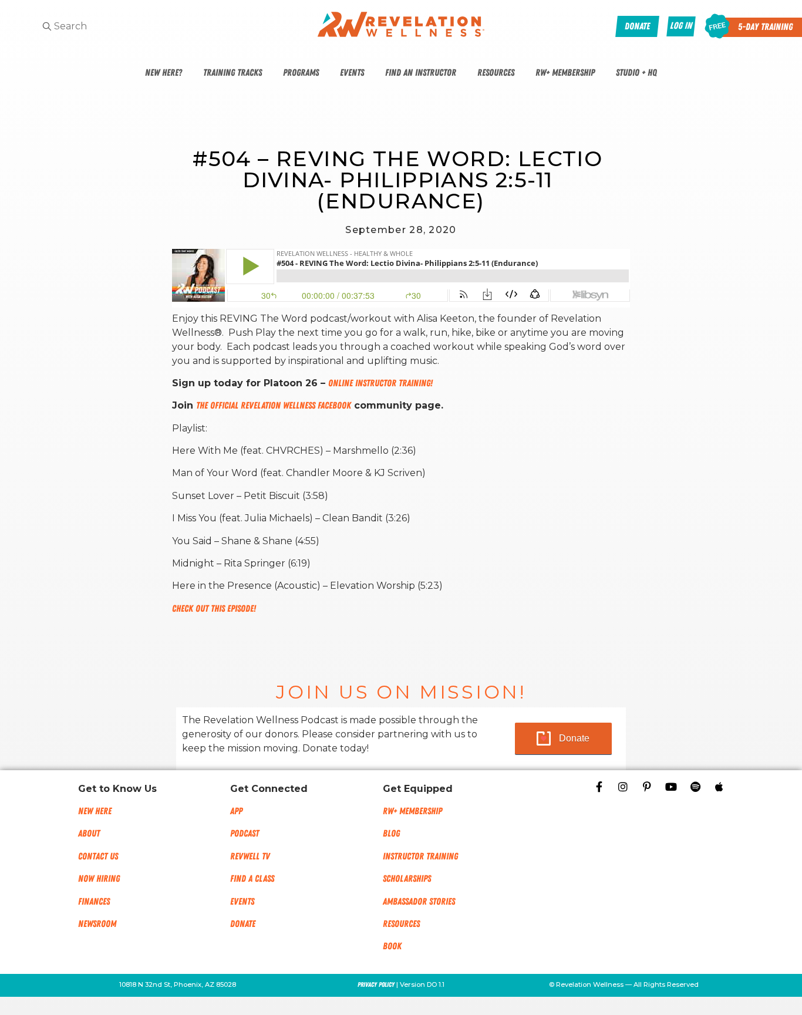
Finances (94, 902)
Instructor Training (420, 856)
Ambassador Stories (419, 902)
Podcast (244, 833)
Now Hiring (99, 879)
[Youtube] (671, 786)
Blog (391, 833)
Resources (495, 73)
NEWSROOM (97, 924)
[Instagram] (622, 786)
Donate (574, 738)
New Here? (163, 73)
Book (392, 946)
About (89, 833)
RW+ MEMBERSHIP (412, 811)
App (236, 811)
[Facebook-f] (598, 786)
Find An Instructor (420, 73)
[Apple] (719, 786)
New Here (95, 811)
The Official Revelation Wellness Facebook (273, 406)
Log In (681, 26)
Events (352, 73)
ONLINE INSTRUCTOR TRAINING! (380, 383)
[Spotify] (695, 786)
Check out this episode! (214, 609)
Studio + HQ (636, 73)
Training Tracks (232, 73)
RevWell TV (250, 856)
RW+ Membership (565, 73)
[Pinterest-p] (647, 786)
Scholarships (407, 879)
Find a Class (252, 879)
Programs (301, 73)
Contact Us (98, 856)
